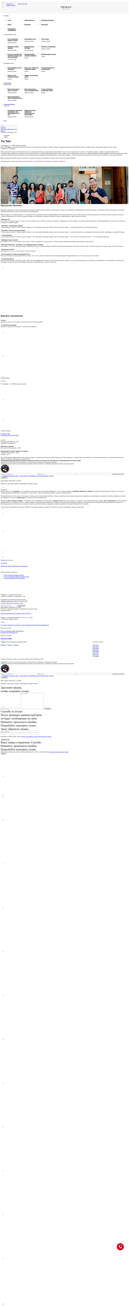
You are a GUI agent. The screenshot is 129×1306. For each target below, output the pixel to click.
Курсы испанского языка (8, 631)
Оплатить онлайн (22, 3)
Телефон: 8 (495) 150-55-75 (23, 613)
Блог (5, 120)
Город (6, 137)
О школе (6, 135)
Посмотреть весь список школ (10, 435)
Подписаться (21, 605)
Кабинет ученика (10, 5)
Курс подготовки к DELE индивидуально (16, 576)
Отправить (4, 477)
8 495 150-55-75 (66, 7)
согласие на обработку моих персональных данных (36, 736)
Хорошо (3, 753)
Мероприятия (7, 83)
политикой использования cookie (59, 752)
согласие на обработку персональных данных (12, 603)
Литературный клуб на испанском (14, 578)
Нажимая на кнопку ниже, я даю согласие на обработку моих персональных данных (28, 476)
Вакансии (11, 625)
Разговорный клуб (12, 632)
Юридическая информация (41, 625)
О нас (2, 625)
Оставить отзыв (5, 433)
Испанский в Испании (9, 104)
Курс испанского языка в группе (14, 575)
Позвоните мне (5, 739)
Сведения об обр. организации (23, 625)
